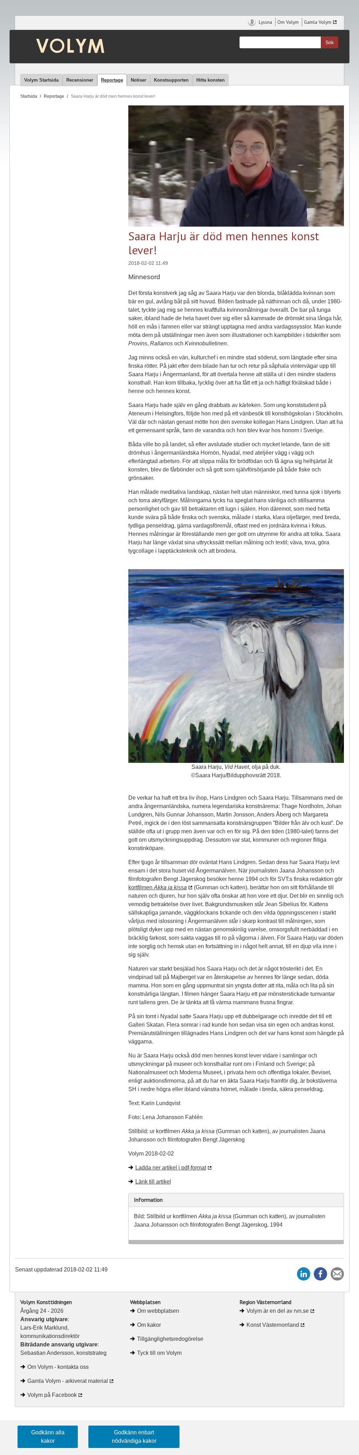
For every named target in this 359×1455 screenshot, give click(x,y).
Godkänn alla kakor (48, 1436)
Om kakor (149, 1325)
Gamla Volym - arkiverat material (67, 1381)
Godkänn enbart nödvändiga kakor (134, 1436)
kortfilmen (157, 887)
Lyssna (264, 22)
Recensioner (79, 80)
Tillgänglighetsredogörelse (170, 1339)
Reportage (112, 80)
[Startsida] (56, 47)
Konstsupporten (171, 80)
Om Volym (288, 22)
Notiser (138, 80)
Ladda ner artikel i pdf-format (170, 1168)
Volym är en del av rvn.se (277, 1311)
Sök (329, 42)
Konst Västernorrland (272, 1325)
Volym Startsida (41, 80)
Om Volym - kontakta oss (58, 1367)
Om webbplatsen (158, 1311)
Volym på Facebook (52, 1395)
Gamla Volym (317, 22)
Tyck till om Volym (159, 1353)
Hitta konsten (210, 80)
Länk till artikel (153, 1182)
